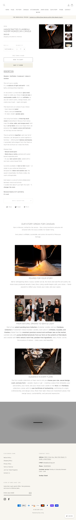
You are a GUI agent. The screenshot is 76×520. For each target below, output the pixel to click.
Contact (67, 9)
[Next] (68, 48)
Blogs (38, 12)
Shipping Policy (8, 461)
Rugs (12, 9)
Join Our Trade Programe (11, 470)
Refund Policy (7, 457)
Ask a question (18, 200)
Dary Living (41, 513)
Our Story (53, 9)
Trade (61, 9)
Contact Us (7, 473)
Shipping (6, 37)
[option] (38, 17)
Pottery (18, 9)
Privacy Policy (7, 464)
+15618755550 (47, 466)
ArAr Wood (44, 9)
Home (7, 9)
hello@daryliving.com (49, 463)
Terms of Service (8, 467)
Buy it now (18, 65)
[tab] (9, 71)
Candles (26, 9)
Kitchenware (34, 9)
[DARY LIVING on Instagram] (5, 499)
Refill (6, 45)
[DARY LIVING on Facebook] (9, 499)
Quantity (19, 45)
